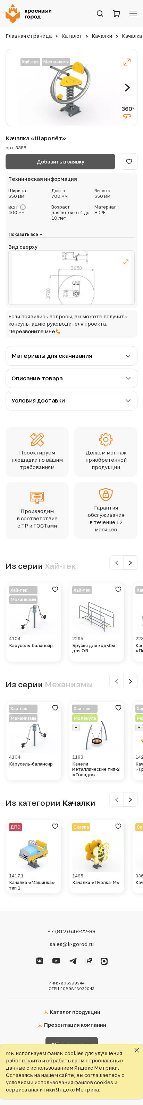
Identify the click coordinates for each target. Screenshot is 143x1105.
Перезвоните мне (31, 331)
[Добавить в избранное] (129, 161)
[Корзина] (116, 13)
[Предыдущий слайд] (116, 562)
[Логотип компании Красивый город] (31, 13)
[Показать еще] (76, 727)
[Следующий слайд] (128, 87)
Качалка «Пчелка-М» (96, 882)
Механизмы (56, 61)
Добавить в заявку (60, 162)
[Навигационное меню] (133, 13)
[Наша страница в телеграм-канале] (73, 960)
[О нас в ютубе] (56, 960)
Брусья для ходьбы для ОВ (93, 648)
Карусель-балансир (31, 645)
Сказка (81, 827)
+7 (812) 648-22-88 (71, 931)
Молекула (85, 718)
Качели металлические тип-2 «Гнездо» (96, 769)
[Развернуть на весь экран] (127, 62)
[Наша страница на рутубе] (88, 960)
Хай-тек (30, 61)
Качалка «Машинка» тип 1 (32, 885)
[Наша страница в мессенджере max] (104, 960)
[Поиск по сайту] (100, 13)
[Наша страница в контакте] (39, 960)
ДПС (15, 827)
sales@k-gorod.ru (72, 944)
